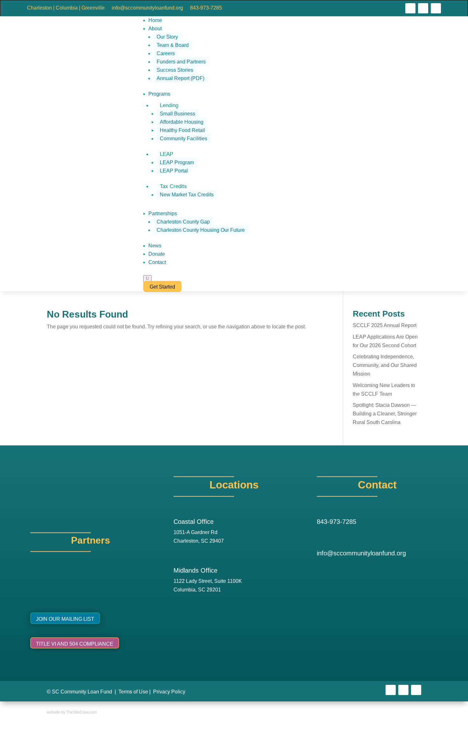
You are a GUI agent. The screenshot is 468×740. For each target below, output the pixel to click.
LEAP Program (177, 162)
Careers (166, 53)
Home (155, 20)
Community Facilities (183, 138)
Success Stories (175, 70)
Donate (156, 254)
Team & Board (173, 45)
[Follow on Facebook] (410, 8)
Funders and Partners (181, 61)
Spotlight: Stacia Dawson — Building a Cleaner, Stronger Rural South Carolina (385, 413)
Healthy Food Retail (182, 130)
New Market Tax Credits (187, 194)
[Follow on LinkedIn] (436, 8)
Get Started (162, 286)
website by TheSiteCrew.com (72, 712)
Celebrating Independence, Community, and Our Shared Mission (385, 365)
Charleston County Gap (183, 221)
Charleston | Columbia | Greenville (66, 8)
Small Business (177, 113)
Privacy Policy (169, 691)
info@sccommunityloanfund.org (147, 8)
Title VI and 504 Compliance (74, 644)
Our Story (167, 37)
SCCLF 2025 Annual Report (384, 325)
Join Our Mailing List (65, 619)
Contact (157, 262)
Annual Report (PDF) (180, 78)
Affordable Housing (181, 122)
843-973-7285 (206, 8)
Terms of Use (133, 691)
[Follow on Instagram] (423, 8)
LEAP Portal (174, 170)
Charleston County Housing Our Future (201, 230)
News (154, 245)
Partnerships (162, 213)
